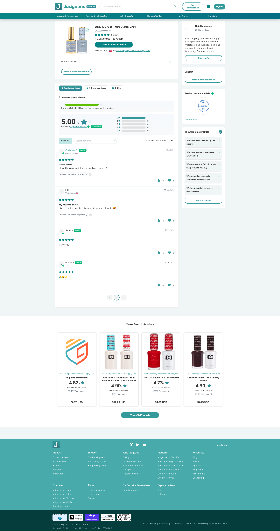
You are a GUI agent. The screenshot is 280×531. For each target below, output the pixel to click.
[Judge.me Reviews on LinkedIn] (138, 445)
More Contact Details (203, 79)
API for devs (198, 473)
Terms (145, 523)
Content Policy (189, 523)
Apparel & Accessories (67, 16)
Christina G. (71, 150)
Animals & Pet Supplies (96, 16)
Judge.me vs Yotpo (61, 494)
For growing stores (97, 465)
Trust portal (128, 469)
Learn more (191, 119)
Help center (198, 469)
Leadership (93, 494)
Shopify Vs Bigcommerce (170, 461)
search (175, 6)
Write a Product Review (76, 71)
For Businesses (193, 6)
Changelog (198, 477)
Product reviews (60, 457)
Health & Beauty (125, 16)
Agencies (197, 465)
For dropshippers (96, 457)
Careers (91, 498)
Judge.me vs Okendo (63, 498)
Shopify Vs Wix (166, 477)
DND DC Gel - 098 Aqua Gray (115, 26)
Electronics (183, 16)
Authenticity (163, 523)
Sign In (219, 6)
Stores (161, 490)
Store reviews (59, 461)
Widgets (56, 469)
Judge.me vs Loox (61, 490)
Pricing (126, 457)
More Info (203, 58)
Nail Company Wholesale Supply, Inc (133, 50)
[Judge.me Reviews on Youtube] (144, 445)
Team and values (96, 490)
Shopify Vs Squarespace (170, 469)
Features (56, 465)
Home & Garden (154, 16)
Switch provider (60, 506)
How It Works (203, 200)
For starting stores (97, 461)
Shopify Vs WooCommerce (171, 465)
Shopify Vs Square (167, 473)
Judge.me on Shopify (168, 457)
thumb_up (158, 180)
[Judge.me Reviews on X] (131, 445)
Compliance (176, 523)
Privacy (153, 523)
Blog (194, 457)
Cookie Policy (202, 523)
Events (195, 461)
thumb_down (169, 180)
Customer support (132, 461)
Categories (163, 494)
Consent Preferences (219, 523)
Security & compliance (134, 465)
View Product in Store (114, 44)
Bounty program (131, 490)
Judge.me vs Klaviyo (62, 502)
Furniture (212, 16)
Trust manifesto (131, 473)
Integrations (58, 473)
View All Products (140, 415)
